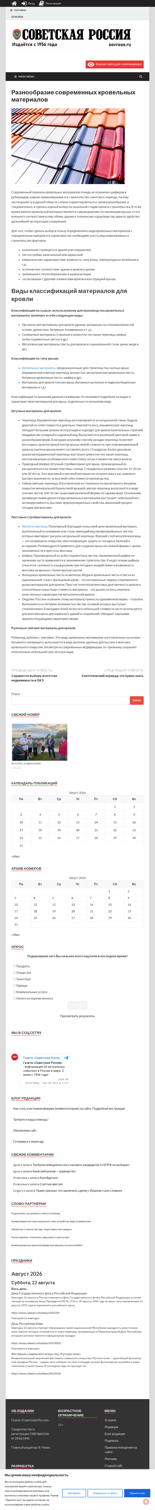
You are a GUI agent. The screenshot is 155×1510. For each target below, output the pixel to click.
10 (21, 822)
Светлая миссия (51, 1184)
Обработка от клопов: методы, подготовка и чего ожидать (41, 1229)
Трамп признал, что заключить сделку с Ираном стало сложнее (79, 1190)
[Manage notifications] (146, 1502)
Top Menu (20, 10)
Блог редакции (115, 1434)
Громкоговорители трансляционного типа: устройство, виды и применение (51, 1221)
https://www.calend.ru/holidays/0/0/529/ (35, 1312)
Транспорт (23, 979)
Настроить (74, 1493)
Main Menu (26, 76)
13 (73, 904)
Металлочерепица (34, 526)
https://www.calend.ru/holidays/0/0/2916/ (36, 1373)
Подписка (111, 1440)
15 (110, 904)
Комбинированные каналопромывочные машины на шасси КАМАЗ (46, 1245)
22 (115, 830)
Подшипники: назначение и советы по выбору (35, 1213)
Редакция (111, 1427)
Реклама (111, 1459)
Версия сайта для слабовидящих (118, 64)
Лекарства (23, 972)
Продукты (23, 966)
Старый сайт (113, 1465)
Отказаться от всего (105, 1493)
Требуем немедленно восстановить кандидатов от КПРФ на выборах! (81, 1165)
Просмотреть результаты (77, 1016)
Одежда (21, 985)
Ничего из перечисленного (34, 998)
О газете (110, 1420)
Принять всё (137, 1493)
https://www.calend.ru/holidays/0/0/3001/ (36, 1343)
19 (59, 830)
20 (77, 830)
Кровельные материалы (39, 368)
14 (96, 822)
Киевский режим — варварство (54, 1171)
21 (96, 830)
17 (21, 830)
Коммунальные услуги (31, 992)
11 (35, 904)
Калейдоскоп (49, 1177)
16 (134, 822)
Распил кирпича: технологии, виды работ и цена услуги (40, 1237)
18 (35, 911)
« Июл (15, 856)
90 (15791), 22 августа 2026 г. (26, 763)
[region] (77, 1489)
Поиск (15, 694)
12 (59, 822)
